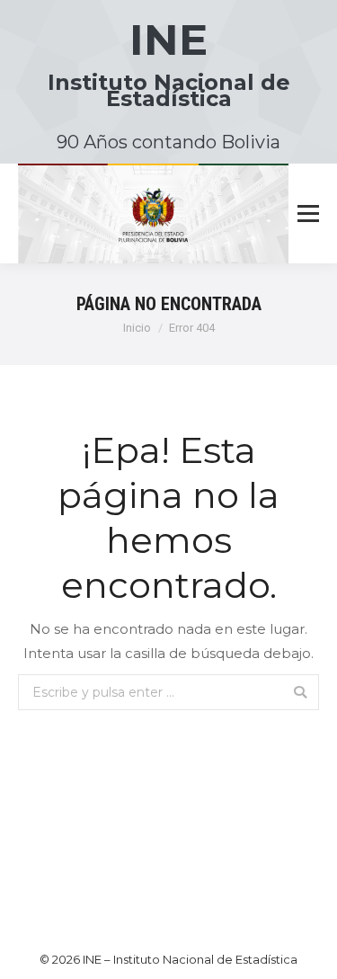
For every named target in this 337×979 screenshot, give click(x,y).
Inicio (137, 327)
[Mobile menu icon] (308, 214)
